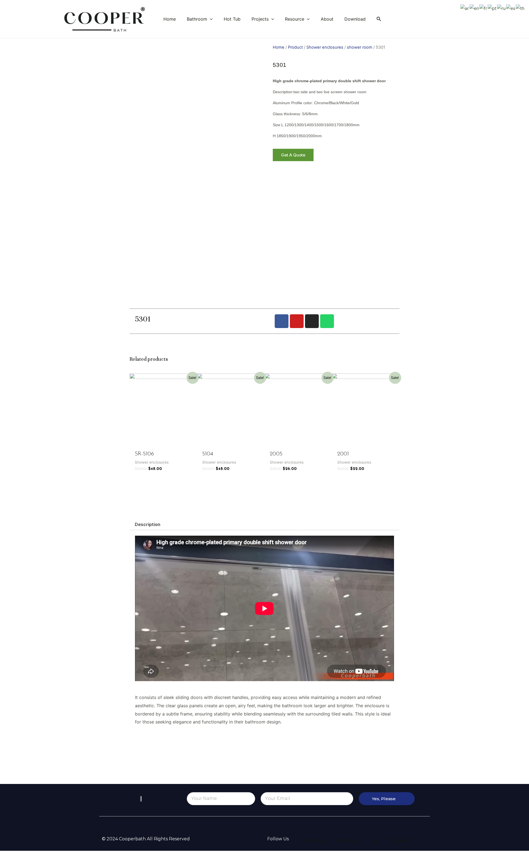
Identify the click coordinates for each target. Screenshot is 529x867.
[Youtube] (297, 321)
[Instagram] (312, 321)
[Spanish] (511, 8)
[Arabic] (464, 8)
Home (278, 47)
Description (147, 524)
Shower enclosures (324, 47)
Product (295, 47)
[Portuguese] (492, 8)
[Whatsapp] (327, 321)
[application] (210, 19)
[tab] (147, 524)
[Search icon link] (379, 19)
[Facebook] (281, 321)
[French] (483, 8)
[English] (474, 8)
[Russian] (501, 8)
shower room (359, 47)
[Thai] (520, 8)
